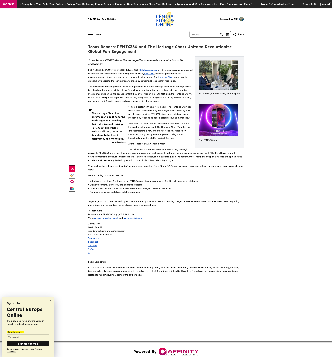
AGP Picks (8, 4)
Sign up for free (28, 343)
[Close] (50, 300)
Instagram (93, 238)
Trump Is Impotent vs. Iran (277, 4)
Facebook (93, 242)
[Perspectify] (72, 175)
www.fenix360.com (132, 218)
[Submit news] (72, 169)
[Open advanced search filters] (227, 34)
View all (326, 4)
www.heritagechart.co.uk (105, 218)
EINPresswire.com (149, 70)
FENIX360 (149, 73)
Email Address (15, 332)
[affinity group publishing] (72, 181)
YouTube (92, 245)
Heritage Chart (165, 77)
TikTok (91, 249)
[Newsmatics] (72, 188)
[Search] (221, 34)
